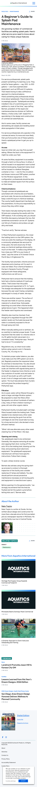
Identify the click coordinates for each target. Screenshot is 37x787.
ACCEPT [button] (23, 781)
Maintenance (14, 11)
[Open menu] (34, 3)
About (3, 748)
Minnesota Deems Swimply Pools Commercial (17, 612)
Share (33, 11)
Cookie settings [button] (11, 781)
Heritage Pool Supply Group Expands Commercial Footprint (14, 582)
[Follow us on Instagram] (6, 737)
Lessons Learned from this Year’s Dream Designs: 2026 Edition (16, 680)
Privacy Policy (6, 759)
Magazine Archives (22, 723)
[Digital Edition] (8, 729)
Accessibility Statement (9, 762)
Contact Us (5, 755)
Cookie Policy (5, 766)
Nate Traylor (7, 506)
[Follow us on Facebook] (3, 737)
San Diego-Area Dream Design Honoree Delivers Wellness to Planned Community (16, 696)
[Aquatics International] (18, 3)
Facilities (5, 11)
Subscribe (20, 719)
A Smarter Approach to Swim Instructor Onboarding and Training (15, 641)
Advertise (4, 752)
